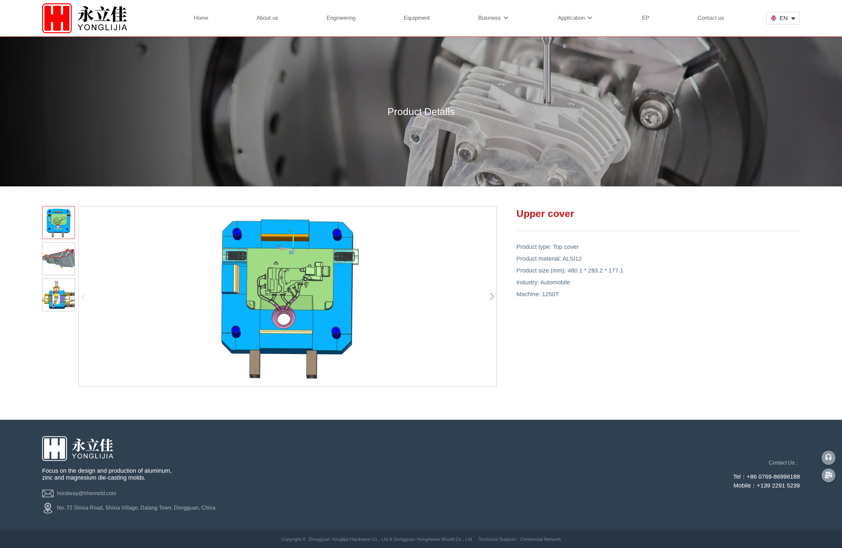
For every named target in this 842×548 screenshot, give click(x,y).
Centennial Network (540, 539)
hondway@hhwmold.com (86, 493)
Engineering (341, 18)
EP (645, 18)
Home (201, 18)
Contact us (711, 18)
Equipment (417, 18)
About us (267, 18)
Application (572, 18)
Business (490, 18)
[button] (491, 296)
